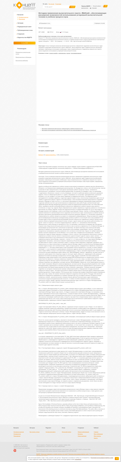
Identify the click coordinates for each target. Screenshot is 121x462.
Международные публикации (23, 57)
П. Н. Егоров (64, 32)
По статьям (51, 4)
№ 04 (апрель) (48, 28)
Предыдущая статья (45, 23)
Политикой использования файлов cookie (102, 457)
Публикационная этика (25, 30)
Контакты (80, 434)
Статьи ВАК (24, 43)
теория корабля (53, 53)
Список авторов (82, 436)
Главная (96, 432)
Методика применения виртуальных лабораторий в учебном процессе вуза (62, 128)
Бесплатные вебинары (22, 60)
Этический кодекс (66, 432)
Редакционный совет (24, 26)
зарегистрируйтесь (51, 154)
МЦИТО (38, 454)
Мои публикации (98, 434)
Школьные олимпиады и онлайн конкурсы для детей (54, 454)
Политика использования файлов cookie (78, 454)
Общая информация (83, 432)
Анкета (96, 438)
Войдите (41, 154)
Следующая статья (99, 23)
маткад (68, 53)
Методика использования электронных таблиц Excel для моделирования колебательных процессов (69, 130)
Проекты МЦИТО (85, 6)
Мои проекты (97, 436)
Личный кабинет (97, 6)
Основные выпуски (23, 17)
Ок (117, 458)
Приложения (22, 19)
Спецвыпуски (17, 434)
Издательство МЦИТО (24, 37)
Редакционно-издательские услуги (23, 53)
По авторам (58, 4)
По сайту (45, 4)
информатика (62, 53)
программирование (76, 53)
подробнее (78, 459)
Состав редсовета (50, 432)
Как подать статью (35, 432)
